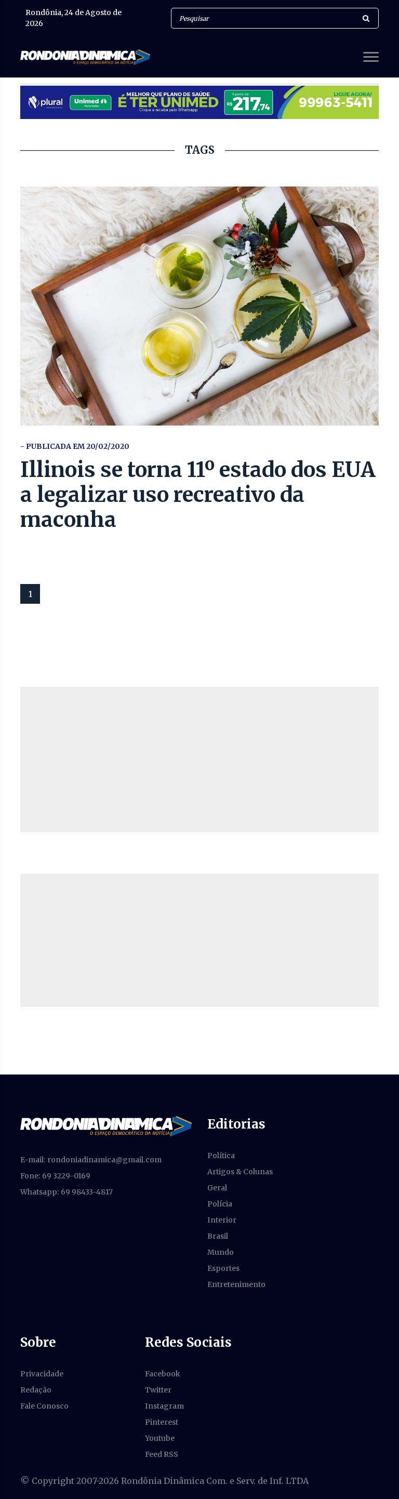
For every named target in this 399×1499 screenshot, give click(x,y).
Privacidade (41, 1373)
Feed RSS (161, 1454)
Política (221, 1155)
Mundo (220, 1252)
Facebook (162, 1373)
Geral (217, 1187)
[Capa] (106, 1125)
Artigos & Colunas (240, 1171)
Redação (35, 1390)
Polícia (219, 1204)
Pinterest (161, 1422)
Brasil (217, 1236)
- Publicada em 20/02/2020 (74, 446)
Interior (221, 1220)
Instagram (164, 1406)
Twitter (158, 1390)
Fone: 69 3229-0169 (55, 1175)
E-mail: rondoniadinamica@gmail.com (91, 1159)
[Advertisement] (199, 759)
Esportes (223, 1268)
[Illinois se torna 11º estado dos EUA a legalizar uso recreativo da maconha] (199, 306)
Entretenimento (236, 1284)
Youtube (160, 1438)
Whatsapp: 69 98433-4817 (66, 1192)
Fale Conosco (44, 1406)
